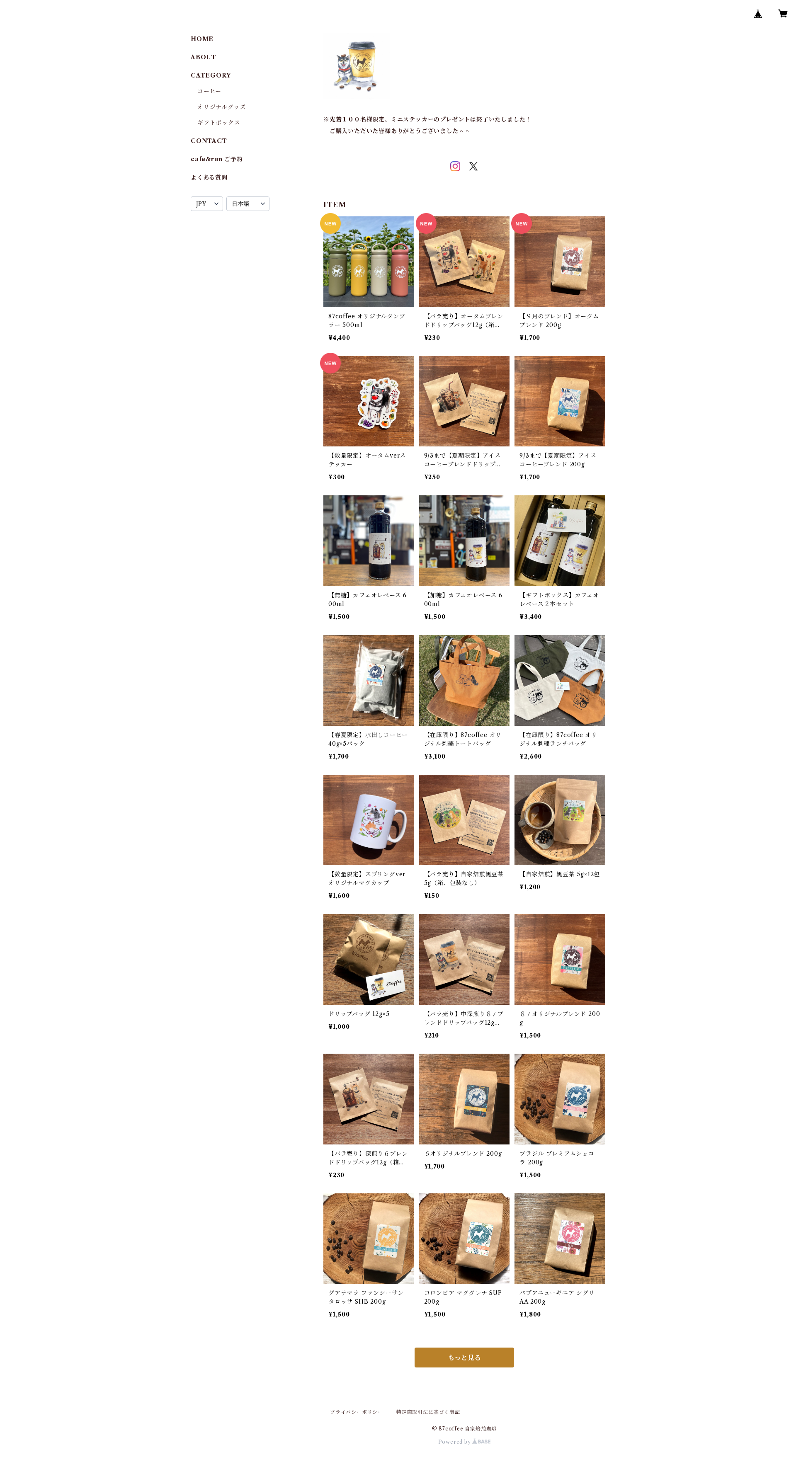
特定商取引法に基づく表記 (428, 1412)
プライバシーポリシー (356, 1412)
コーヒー (209, 91)
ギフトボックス (218, 122)
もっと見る (464, 1357)
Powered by (455, 1442)
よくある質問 (209, 177)
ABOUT (203, 57)
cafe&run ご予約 (217, 159)
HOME (202, 39)
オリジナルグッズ (221, 107)
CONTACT (209, 141)
